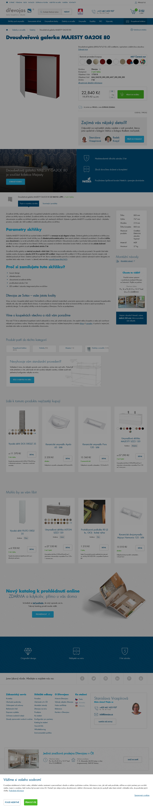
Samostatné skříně (34, 21)
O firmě (11, 2)
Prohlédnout (41, 614)
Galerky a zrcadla (68, 21)
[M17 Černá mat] (136, 62)
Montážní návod (127, 261)
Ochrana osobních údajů (15, 716)
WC (100, 21)
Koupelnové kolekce (138, 21)
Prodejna (37, 712)
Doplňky (93, 21)
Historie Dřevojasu (61, 698)
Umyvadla (82, 21)
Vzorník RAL (38, 726)
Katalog (31, 2)
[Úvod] (7, 30)
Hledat (66, 12)
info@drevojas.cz (106, 714)
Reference (58, 709)
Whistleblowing (40, 729)
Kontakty (72, 2)
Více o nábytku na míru (22, 380)
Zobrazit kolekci (15, 182)
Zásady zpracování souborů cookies (19, 719)
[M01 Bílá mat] (116, 62)
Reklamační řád (11, 709)
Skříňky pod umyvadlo (16, 21)
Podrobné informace (16, 790)
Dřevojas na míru (40, 709)
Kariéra (65, 2)
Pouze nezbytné (12, 802)
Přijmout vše (30, 802)
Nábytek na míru (55, 2)
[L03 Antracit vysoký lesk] (89, 62)
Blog (25, 2)
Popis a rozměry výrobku (29, 203)
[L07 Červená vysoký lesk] (102, 62)
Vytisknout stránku (140, 30)
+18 (34, 433)
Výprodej (109, 21)
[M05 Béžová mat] (122, 62)
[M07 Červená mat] (129, 62)
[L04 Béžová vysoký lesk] (96, 62)
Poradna (19, 2)
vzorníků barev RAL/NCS (58, 259)
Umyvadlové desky (51, 21)
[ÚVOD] (7, 2)
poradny (89, 323)
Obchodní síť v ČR (41, 702)
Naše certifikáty (60, 705)
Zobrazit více (83, 49)
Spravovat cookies (141, 795)
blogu (82, 323)
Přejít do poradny (134, 139)
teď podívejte (38, 603)
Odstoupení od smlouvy (14, 705)
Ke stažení (38, 716)
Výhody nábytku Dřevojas (64, 702)
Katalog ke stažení (41, 722)
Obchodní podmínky (13, 702)
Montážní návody (40, 705)
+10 (70, 523)
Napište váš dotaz (105, 722)
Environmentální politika (43, 733)
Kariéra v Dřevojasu (62, 712)
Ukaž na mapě (133, 760)
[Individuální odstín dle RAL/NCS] (142, 62)
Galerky (32, 30)
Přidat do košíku (132, 95)
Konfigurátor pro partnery (43, 719)
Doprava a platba (42, 2)
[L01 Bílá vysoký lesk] (82, 62)
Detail (32, 454)
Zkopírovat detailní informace (90, 82)
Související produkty (50, 203)
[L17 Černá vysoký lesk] (109, 62)
